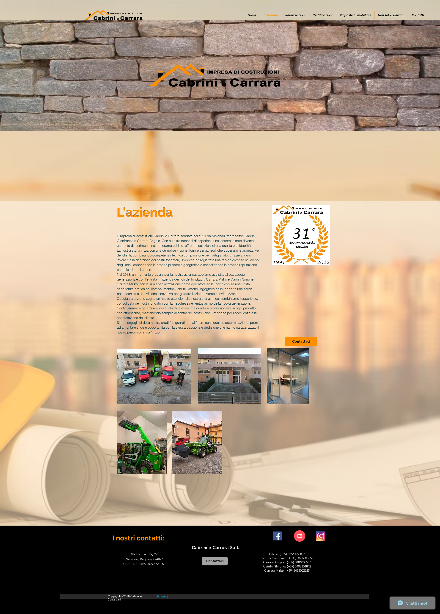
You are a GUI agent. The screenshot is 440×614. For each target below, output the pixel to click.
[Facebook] (277, 535)
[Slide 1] (220, 119)
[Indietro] (26, 76)
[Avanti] (414, 76)
